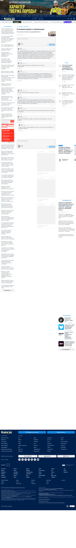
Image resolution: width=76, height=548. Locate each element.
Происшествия (50, 445)
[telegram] (19, 459)
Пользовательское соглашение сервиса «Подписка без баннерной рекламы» (52, 502)
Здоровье (20, 451)
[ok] (25, 459)
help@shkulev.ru (9, 497)
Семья (62, 437)
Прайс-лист (3, 439)
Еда (19, 447)
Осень (48, 441)
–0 (54, 68)
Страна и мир (63, 443)
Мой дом (36, 445)
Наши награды (4, 443)
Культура (36, 441)
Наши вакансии (4, 445)
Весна (19, 441)
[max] (32, 459)
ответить (20, 60)
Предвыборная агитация (6, 449)
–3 (54, 122)
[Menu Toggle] (1, 18)
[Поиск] (68, 18)
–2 (54, 94)
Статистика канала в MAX (6, 451)
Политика (49, 443)
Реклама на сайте (5, 437)
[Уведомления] (71, 18)
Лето (35, 443)
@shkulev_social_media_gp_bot (51, 489)
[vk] (22, 459)
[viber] (29, 459)
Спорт (62, 439)
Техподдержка (4, 447)
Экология (63, 445)
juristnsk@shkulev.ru (28, 496)
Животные (20, 449)
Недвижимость (37, 449)
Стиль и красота (64, 441)
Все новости (8, 26)
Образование (36, 451)
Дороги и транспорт (22, 445)
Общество (49, 437)
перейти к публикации (24, 26)
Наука (35, 447)
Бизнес (19, 439)
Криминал (36, 439)
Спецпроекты (64, 449)
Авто (19, 437)
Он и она (49, 439)
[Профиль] (74, 18)
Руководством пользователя (44, 493)
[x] (35, 459)
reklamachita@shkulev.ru (59, 488)
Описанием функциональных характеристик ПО (47, 494)
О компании (3, 441)
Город (19, 443)
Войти (22, 44)
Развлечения (50, 449)
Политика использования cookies (44, 499)
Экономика (63, 447)
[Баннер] (17, 22)
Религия (49, 451)
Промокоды (66, 315)
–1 (54, 60)
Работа (48, 447)
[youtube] (38, 459)
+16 (51, 105)
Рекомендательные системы (43, 501)
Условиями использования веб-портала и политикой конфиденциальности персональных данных (55, 495)
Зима (35, 437)
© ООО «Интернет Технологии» (6, 506)
